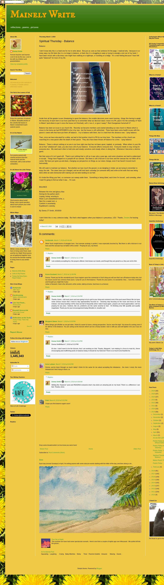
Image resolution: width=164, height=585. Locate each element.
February (156, 467)
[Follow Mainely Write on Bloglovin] (19, 342)
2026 (153, 391)
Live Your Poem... (19, 303)
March (155, 435)
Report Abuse (16, 332)
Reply (47, 249)
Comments (17, 370)
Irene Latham (50, 364)
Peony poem (17, 304)
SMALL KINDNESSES (20, 297)
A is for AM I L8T (158, 438)
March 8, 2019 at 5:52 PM (58, 400)
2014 (153, 483)
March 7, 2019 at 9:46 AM (63, 240)
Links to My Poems (18, 274)
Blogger (99, 568)
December (157, 414)
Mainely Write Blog (18, 271)
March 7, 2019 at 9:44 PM (64, 364)
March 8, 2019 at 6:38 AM (73, 382)
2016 (153, 477)
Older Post (137, 449)
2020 (153, 409)
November (157, 417)
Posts (15, 366)
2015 (153, 480)
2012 (153, 489)
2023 (153, 400)
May (155, 429)
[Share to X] (65, 226)
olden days (16, 290)
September (157, 423)
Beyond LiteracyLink (20, 310)
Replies (50, 253)
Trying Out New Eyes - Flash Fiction (20, 277)
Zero (41, 460)
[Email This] (60, 226)
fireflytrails (49, 240)
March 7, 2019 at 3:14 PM (73, 341)
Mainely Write (42, 14)
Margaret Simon (51, 321)
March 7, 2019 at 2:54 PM (73, 296)
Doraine (127, 218)
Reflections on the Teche (22, 318)
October (156, 420)
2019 (153, 412)
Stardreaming (18, 295)
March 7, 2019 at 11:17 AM (74, 258)
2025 (153, 394)
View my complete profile (19, 64)
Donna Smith (56, 258)
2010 (153, 495)
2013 (153, 486)
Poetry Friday (157, 463)
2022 (153, 403)
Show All (29, 326)
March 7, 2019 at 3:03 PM (66, 321)
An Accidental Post (47, 552)
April (155, 432)
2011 (153, 492)
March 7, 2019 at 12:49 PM (66, 274)
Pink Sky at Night (57, 539)
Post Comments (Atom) (57, 452)
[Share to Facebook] (68, 226)
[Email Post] (56, 226)
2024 (153, 397)
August (155, 426)
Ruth (47, 400)
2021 (153, 406)
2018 (153, 471)
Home (91, 449)
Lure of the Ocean (18, 312)
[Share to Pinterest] (70, 226)
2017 (153, 474)
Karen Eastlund (51, 274)
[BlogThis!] (63, 226)
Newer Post (44, 449)
